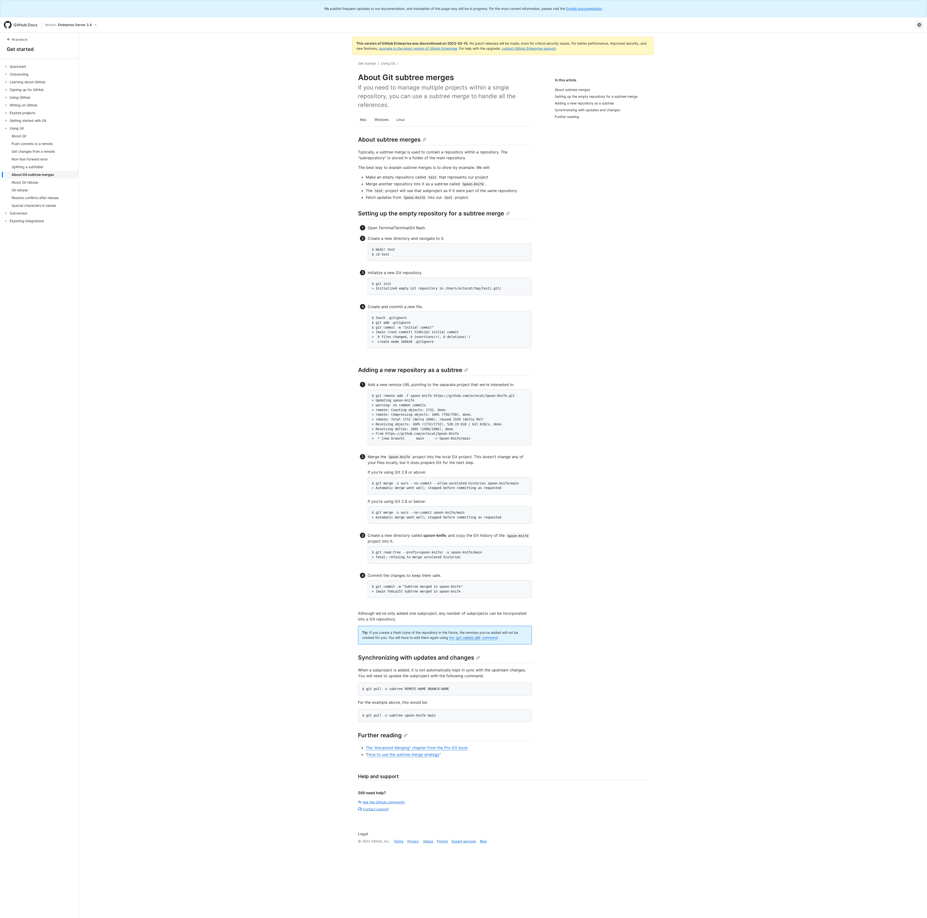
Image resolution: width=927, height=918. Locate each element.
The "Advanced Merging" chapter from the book (417, 747)
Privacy (413, 841)
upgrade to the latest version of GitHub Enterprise (418, 48)
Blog (483, 841)
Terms (398, 841)
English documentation (584, 9)
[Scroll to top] (916, 907)
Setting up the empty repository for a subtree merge (431, 213)
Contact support (376, 809)
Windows (381, 119)
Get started (20, 49)
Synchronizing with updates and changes (416, 657)
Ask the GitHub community (384, 802)
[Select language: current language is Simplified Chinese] (919, 25)
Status (428, 841)
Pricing (442, 841)
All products (20, 39)
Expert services (464, 841)
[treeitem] (41, 66)
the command (473, 637)
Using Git (388, 63)
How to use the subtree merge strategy (403, 754)
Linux (400, 119)
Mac (363, 119)
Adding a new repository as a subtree (410, 369)
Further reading (380, 735)
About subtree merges (389, 139)
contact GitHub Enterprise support (529, 48)
